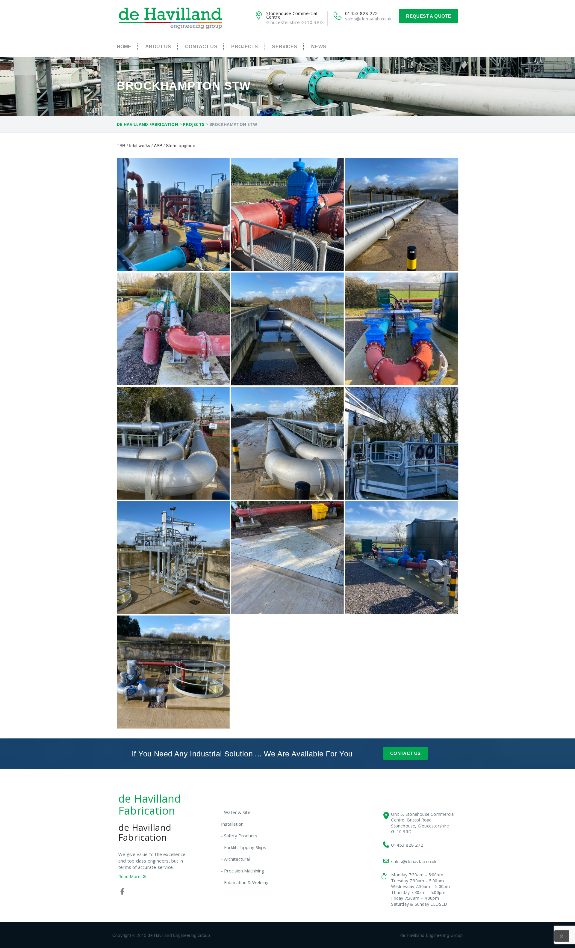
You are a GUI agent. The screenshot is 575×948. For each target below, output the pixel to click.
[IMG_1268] (401, 214)
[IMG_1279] (401, 329)
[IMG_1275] (173, 329)
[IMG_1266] (173, 557)
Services (284, 46)
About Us (158, 46)
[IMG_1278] (401, 557)
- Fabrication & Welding (245, 882)
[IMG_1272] (401, 443)
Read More (130, 876)
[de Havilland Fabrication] (171, 18)
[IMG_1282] (173, 214)
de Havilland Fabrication (149, 804)
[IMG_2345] (287, 214)
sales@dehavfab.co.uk (413, 861)
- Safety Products (239, 836)
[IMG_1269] (287, 329)
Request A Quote (428, 16)
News (318, 46)
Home (124, 46)
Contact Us (201, 46)
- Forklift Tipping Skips (243, 847)
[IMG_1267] (173, 672)
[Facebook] (122, 891)
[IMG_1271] (173, 443)
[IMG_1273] (287, 557)
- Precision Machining (242, 871)
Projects (244, 46)
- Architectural (235, 859)
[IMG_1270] (287, 443)
